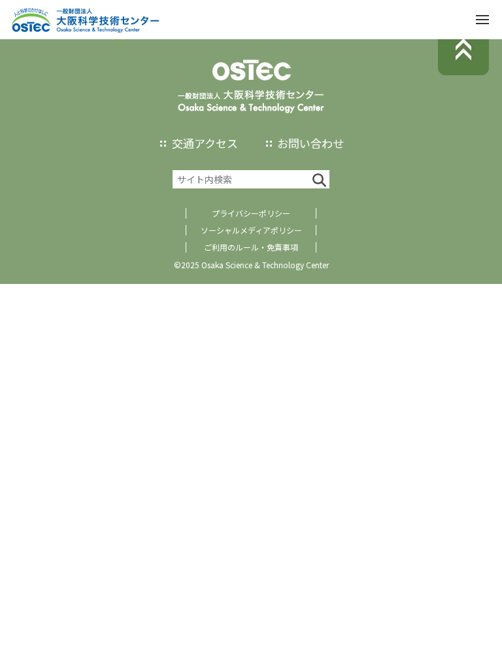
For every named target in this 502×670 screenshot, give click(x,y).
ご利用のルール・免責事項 (251, 247)
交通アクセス (205, 143)
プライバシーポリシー (251, 213)
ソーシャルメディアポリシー (251, 230)
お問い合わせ (310, 143)
